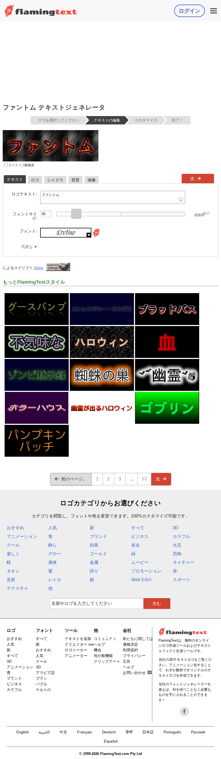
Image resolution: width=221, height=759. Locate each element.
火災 (177, 545)
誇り (94, 571)
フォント (44, 630)
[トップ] (40, 11)
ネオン (13, 571)
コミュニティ (105, 638)
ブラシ (41, 678)
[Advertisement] (110, 62)
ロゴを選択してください (59, 120)
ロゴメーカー (76, 650)
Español (111, 741)
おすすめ (15, 528)
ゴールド (98, 553)
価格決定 (130, 644)
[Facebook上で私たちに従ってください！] (184, 711)
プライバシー (134, 655)
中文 (63, 732)
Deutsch (109, 732)
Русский (198, 732)
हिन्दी (129, 732)
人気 (52, 528)
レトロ (54, 579)
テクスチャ (17, 588)
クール (13, 545)
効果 (94, 545)
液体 (52, 562)
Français (84, 732)
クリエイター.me (79, 644)
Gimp (38, 268)
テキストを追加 (78, 638)
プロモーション (146, 571)
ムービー (140, 562)
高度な (27, 247)
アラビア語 (45, 672)
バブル (41, 684)
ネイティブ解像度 (21, 165)
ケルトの (43, 689)
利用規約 (130, 650)
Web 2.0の (141, 579)
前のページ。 (74, 479)
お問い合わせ (134, 672)
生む (157, 603)
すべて (137, 528)
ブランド (98, 536)
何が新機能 (103, 655)
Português (172, 732)
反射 (11, 579)
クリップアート (107, 661)
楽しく (13, 553)
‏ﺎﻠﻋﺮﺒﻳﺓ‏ (44, 732)
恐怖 (177, 553)
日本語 (148, 732)
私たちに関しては (138, 638)
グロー (54, 553)
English (22, 732)
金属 (94, 562)
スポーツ (181, 579)
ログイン (189, 11)
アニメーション (22, 536)
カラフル (181, 536)
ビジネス (140, 536)
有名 (135, 545)
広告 (126, 661)
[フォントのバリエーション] (96, 236)
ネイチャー (183, 562)
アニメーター (76, 655)
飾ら (52, 545)
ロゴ (11, 630)
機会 (97, 650)
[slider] (76, 214)
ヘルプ (99, 644)
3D (175, 528)
